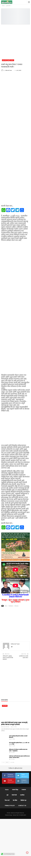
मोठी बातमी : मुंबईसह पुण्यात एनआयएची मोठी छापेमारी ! (8, 657)
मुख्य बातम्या (4, 60)
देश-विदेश (15, 800)
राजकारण (12, 60)
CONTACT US (22, 805)
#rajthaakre (11, 606)
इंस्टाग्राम (21, 600)
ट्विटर (10, 600)
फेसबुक (4, 600)
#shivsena (16, 606)
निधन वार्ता (7, 800)
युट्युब (15, 600)
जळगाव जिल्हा (5, 705)
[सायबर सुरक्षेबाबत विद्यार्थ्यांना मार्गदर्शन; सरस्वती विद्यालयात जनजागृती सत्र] (4, 737)
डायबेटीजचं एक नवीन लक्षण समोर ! (23, 657)
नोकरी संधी (14, 795)
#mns (6, 606)
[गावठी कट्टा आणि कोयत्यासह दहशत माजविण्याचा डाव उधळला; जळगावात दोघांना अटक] (4, 757)
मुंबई (8, 60)
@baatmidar (18, 768)
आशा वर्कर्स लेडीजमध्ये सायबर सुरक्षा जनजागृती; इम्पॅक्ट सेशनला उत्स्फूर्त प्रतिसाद (14, 723)
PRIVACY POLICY (10, 805)
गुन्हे (7, 795)
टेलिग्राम (17, 601)
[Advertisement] (15, 41)
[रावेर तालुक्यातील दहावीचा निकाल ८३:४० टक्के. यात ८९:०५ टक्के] (4, 744)
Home (7, 789)
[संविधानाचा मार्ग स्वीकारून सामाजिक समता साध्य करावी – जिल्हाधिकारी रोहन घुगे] (4, 751)
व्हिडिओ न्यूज (23, 800)
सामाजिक (22, 795)
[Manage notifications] (27, 852)
